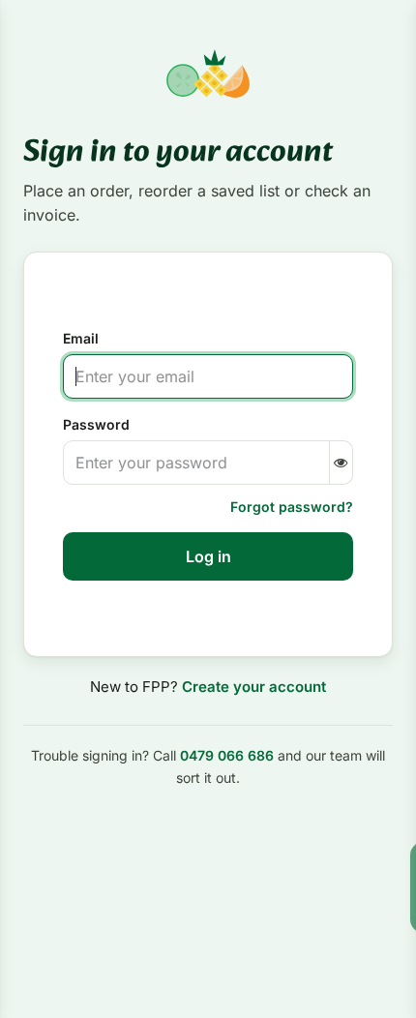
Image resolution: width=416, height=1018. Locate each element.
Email (81, 338)
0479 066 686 (227, 755)
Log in (208, 556)
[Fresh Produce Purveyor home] (207, 73)
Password (96, 424)
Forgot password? (291, 506)
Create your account (254, 686)
